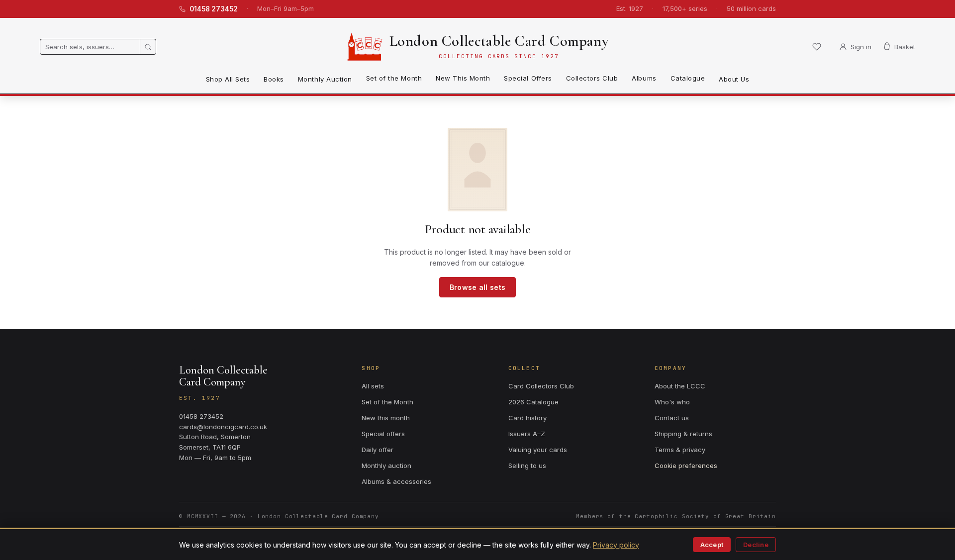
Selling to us (527, 465)
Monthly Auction (325, 79)
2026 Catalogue (533, 402)
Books (274, 79)
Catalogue (687, 78)
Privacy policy (616, 545)
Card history (527, 418)
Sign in (861, 47)
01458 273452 (214, 9)
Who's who (672, 402)
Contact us (672, 418)
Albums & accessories (396, 481)
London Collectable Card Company (499, 41)
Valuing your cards (537, 450)
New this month (386, 418)
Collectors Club (592, 78)
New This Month (463, 78)
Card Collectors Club (541, 386)
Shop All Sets (228, 79)
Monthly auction (386, 465)
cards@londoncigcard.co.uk (223, 427)
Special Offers (528, 78)
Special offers (383, 434)
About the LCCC (680, 386)
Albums (644, 78)
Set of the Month (394, 78)
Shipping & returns (683, 434)
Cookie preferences (686, 465)
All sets (373, 386)
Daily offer (377, 450)
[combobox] (90, 46)
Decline (755, 545)
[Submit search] (148, 46)
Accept (712, 545)
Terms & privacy (680, 450)
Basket (904, 47)
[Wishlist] (817, 47)
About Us (734, 79)
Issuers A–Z (526, 434)
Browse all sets (477, 287)
